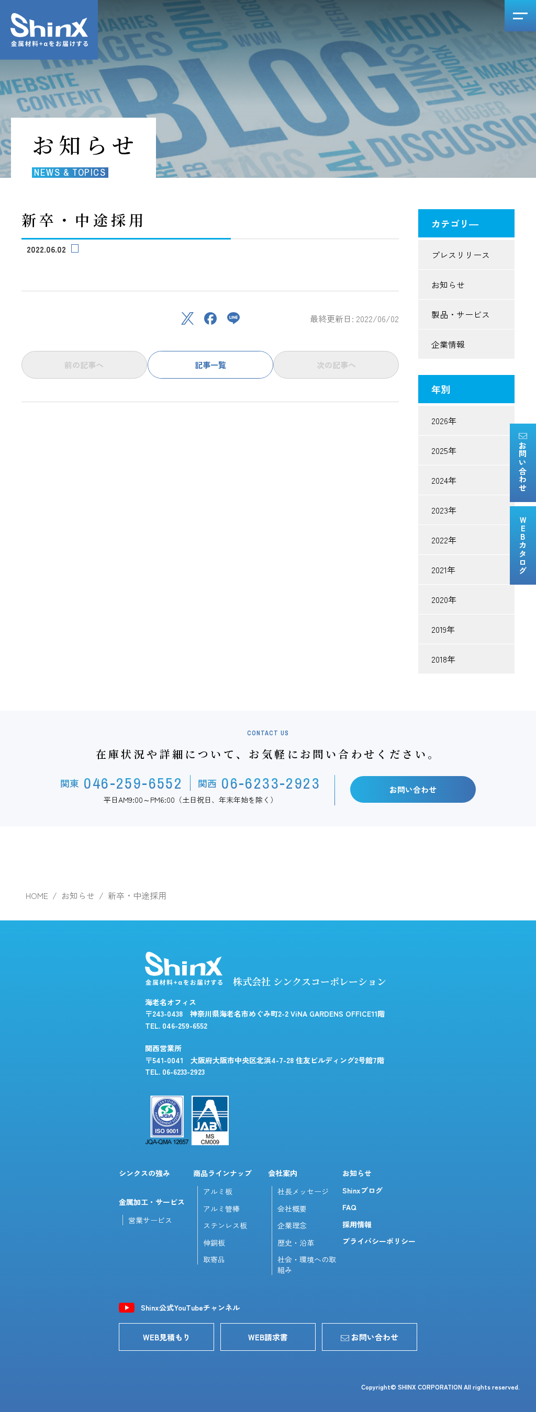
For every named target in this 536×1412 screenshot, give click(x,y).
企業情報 (448, 344)
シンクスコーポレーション (49, 30)
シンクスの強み (144, 1173)
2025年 (443, 450)
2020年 (443, 599)
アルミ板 (217, 1191)
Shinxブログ (362, 1190)
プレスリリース (460, 254)
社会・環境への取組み (306, 1264)
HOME (37, 895)
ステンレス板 (225, 1225)
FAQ (349, 1207)
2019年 (443, 629)
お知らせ (448, 284)
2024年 (443, 480)
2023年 (443, 510)
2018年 (443, 659)
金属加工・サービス (152, 1202)
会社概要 (292, 1208)
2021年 (443, 569)
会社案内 (282, 1173)
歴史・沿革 (295, 1242)
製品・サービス (460, 314)
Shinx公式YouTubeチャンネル (190, 1308)
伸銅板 (214, 1242)
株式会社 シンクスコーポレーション (309, 981)
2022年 (443, 539)
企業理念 (292, 1225)
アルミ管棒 (221, 1208)
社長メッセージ (303, 1191)
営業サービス (150, 1220)
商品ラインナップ (222, 1173)
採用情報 (357, 1224)
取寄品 (214, 1259)
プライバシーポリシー (379, 1241)
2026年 (443, 420)
